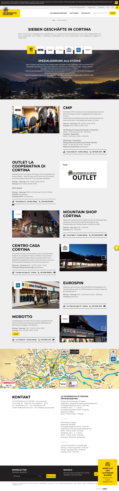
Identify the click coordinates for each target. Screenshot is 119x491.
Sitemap (79, 483)
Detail (16, 334)
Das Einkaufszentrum (58, 13)
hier (43, 3)
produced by (99, 488)
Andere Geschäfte (100, 13)
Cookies (84, 483)
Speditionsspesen (17, 484)
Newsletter (19, 470)
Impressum (51, 483)
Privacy (40, 476)
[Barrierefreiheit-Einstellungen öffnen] (116, 248)
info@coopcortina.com (25, 407)
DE (107, 7)
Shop (113, 13)
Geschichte (85, 13)
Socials (67, 470)
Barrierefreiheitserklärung (66, 483)
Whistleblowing (91, 483)
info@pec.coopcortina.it (46, 407)
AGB (75, 483)
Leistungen (74, 13)
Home (53, 20)
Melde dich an (51, 476)
